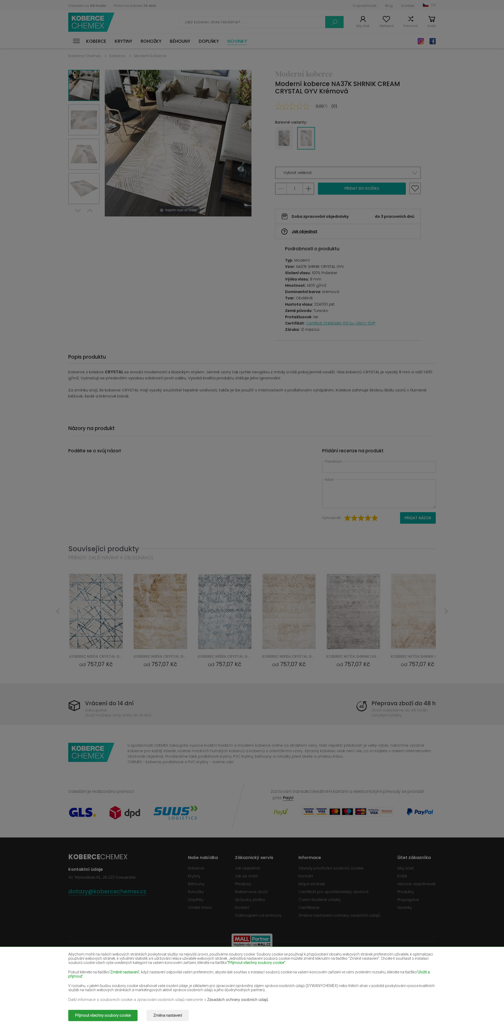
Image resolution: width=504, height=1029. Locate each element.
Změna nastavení (167, 1015)
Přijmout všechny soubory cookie (103, 1015)
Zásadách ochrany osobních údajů (237, 999)
